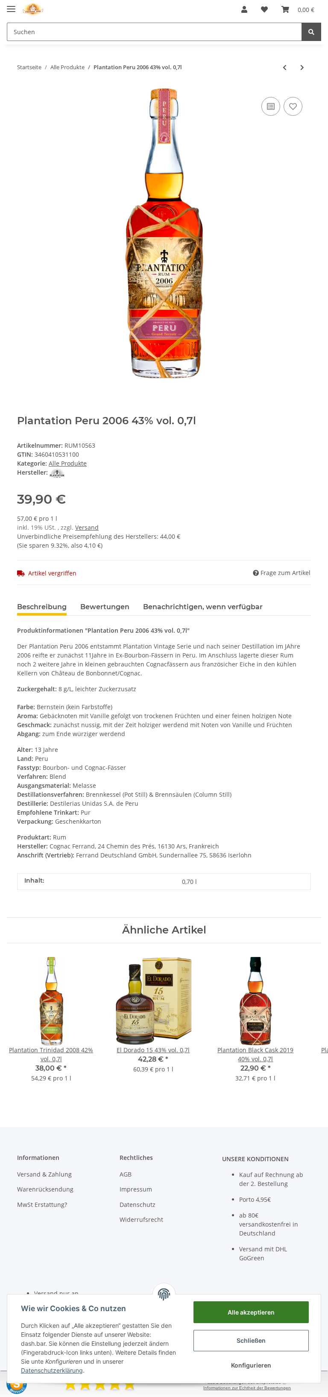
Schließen (251, 1340)
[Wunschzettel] (264, 9)
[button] (244, 9)
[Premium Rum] (33, 9)
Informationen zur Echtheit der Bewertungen (247, 1387)
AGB (126, 1174)
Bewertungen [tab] (104, 607)
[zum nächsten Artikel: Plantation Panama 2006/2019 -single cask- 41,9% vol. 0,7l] (302, 67)
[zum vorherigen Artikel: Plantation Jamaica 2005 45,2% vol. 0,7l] (284, 67)
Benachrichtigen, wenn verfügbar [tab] (203, 607)
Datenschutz (137, 1204)
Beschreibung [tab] (42, 607)
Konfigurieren (251, 1365)
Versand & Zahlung (44, 1174)
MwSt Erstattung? (42, 1204)
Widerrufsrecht (141, 1219)
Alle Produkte (68, 463)
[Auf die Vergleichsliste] (270, 106)
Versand (87, 527)
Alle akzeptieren (251, 1312)
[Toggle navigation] (11, 5)
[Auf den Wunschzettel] (293, 106)
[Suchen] (311, 32)
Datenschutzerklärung (52, 1370)
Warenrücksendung (45, 1189)
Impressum (136, 1189)
